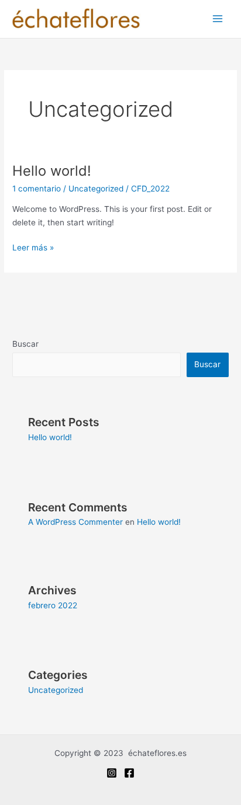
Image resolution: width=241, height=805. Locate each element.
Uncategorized (95, 188)
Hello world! (51, 170)
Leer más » (33, 246)
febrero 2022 (52, 605)
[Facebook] (129, 773)
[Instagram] (111, 773)
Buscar (25, 344)
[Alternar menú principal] (218, 19)
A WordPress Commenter (75, 522)
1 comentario (36, 188)
